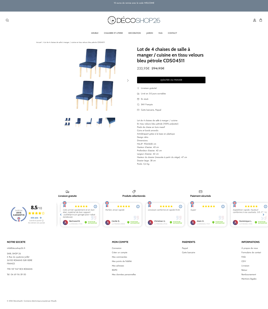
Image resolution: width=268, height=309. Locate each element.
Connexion (116, 248)
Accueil (39, 42)
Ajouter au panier (171, 79)
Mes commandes (119, 256)
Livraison (245, 265)
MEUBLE (94, 33)
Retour (244, 270)
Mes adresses (118, 265)
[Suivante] (128, 80)
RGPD (114, 270)
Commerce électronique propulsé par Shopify (40, 301)
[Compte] (254, 20)
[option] (97, 80)
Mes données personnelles (124, 274)
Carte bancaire (188, 252)
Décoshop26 (18, 301)
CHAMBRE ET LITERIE (113, 33)
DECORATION (134, 33)
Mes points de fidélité (122, 261)
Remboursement (248, 274)
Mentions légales (248, 278)
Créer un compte (119, 252)
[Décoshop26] (134, 20)
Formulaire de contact (251, 252)
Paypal (185, 248)
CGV (243, 261)
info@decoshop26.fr (16, 248)
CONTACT (172, 33)
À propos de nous (249, 248)
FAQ (160, 33)
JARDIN (149, 33)
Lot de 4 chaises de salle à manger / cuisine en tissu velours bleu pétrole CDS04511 (74, 42)
